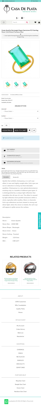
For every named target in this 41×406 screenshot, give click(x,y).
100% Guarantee (20, 301)
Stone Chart (20, 388)
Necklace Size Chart (20, 391)
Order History (20, 329)
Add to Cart (20, 130)
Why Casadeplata (20, 305)
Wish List (20, 333)
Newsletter (20, 336)
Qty (2, 125)
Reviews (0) (16, 177)
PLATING (3, 116)
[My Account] (22, 18)
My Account (20, 325)
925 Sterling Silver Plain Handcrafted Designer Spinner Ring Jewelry (30, 279)
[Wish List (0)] (35, 22)
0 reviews (12, 94)
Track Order (35, 1)
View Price (7, 130)
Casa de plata (8, 98)
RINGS (20, 353)
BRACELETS (20, 364)
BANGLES (20, 360)
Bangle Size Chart (20, 384)
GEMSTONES (20, 367)
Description (6, 177)
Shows (20, 312)
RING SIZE (3, 109)
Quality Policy (20, 309)
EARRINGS (20, 349)
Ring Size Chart (20, 381)
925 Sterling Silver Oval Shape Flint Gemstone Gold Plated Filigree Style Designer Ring (11, 279)
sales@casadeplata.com (9, 1)
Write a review (19, 94)
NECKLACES (21, 357)
